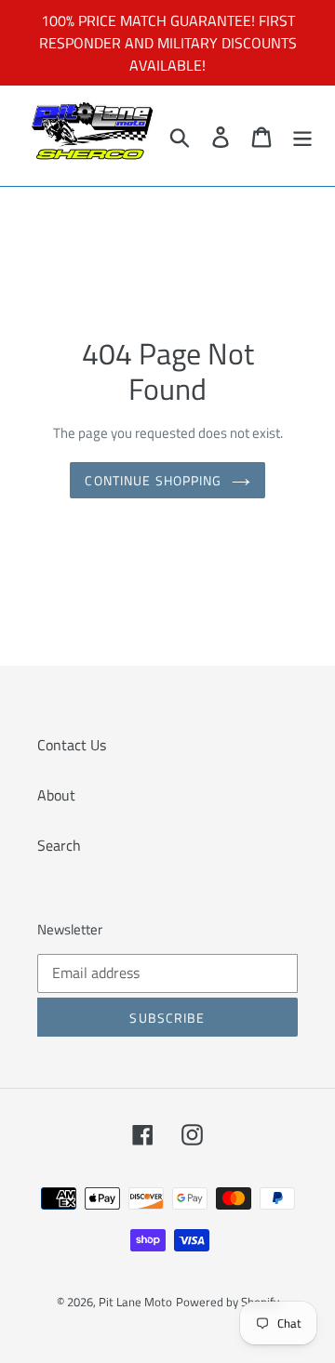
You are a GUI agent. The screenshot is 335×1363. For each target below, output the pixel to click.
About (56, 795)
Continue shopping (153, 480)
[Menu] (302, 135)
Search (59, 845)
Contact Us (71, 745)
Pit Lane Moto (135, 1301)
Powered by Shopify (227, 1301)
